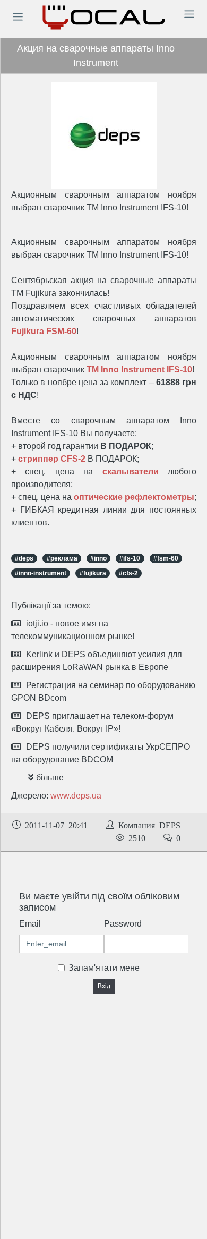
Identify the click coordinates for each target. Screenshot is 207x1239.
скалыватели (130, 471)
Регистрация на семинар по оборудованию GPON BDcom (103, 691)
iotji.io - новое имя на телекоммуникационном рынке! (72, 630)
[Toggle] (17, 16)
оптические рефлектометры (134, 497)
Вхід (104, 986)
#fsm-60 (165, 558)
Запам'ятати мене (104, 967)
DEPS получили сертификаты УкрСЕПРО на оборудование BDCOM (100, 753)
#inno (98, 558)
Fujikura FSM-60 (43, 331)
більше (50, 777)
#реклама (62, 558)
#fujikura (93, 573)
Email (30, 923)
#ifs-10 (129, 558)
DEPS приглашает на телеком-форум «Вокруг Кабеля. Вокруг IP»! (92, 722)
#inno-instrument (40, 573)
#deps (24, 558)
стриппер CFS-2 (51, 458)
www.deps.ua (75, 795)
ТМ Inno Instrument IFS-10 (139, 369)
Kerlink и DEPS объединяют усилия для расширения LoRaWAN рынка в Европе (96, 661)
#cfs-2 (128, 573)
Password (123, 923)
